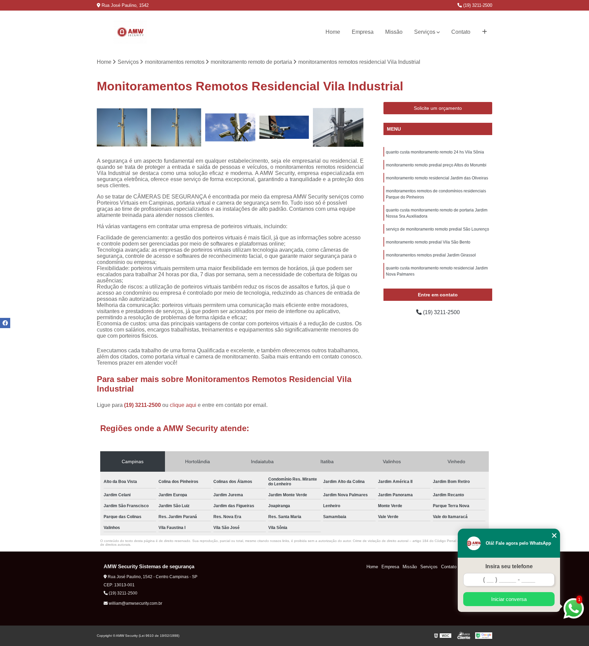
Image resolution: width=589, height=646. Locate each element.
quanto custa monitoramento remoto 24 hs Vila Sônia (435, 152)
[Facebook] (5, 323)
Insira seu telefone (509, 566)
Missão (394, 32)
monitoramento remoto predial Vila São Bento (428, 242)
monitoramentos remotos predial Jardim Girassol (431, 255)
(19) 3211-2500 (477, 5)
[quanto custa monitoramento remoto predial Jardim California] (230, 127)
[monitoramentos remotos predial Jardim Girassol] (284, 127)
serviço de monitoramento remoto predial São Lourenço (437, 229)
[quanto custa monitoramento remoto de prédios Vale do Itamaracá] (338, 127)
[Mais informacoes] (484, 32)
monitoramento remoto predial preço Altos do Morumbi (436, 165)
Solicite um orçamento (438, 108)
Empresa (363, 32)
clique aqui (183, 405)
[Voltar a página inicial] (130, 32)
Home (333, 32)
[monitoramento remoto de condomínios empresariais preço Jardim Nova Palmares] (122, 127)
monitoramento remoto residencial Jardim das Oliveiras (437, 178)
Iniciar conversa (509, 599)
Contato (460, 32)
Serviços (424, 32)
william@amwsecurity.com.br (135, 603)
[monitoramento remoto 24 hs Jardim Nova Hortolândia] (176, 127)
